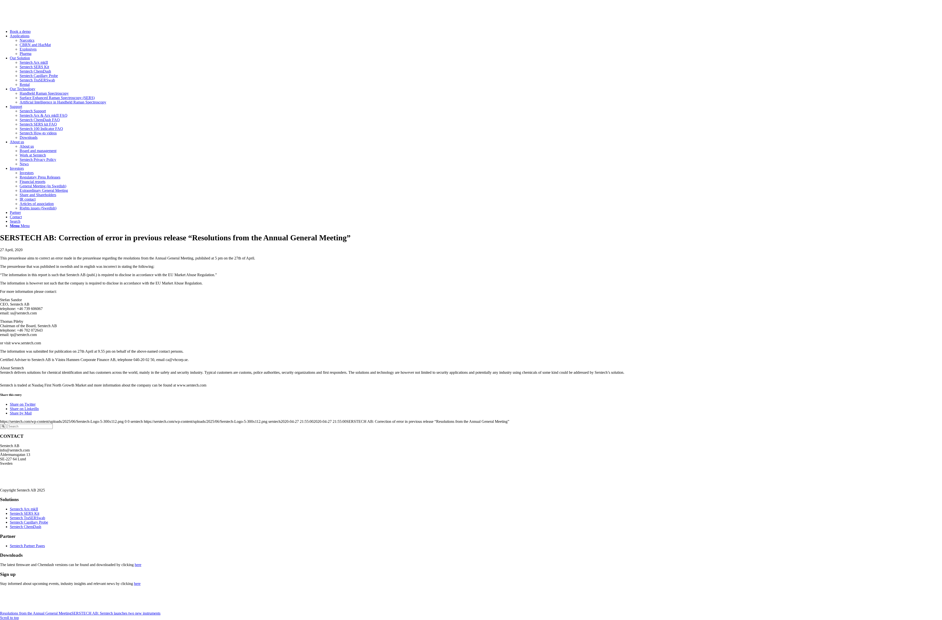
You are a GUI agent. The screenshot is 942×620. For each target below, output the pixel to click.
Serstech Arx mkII (24, 509)
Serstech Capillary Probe (29, 522)
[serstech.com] (37, 23)
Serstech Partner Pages (27, 546)
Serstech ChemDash (25, 527)
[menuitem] (476, 31)
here (138, 565)
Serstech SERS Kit (24, 513)
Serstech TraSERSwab (27, 518)
